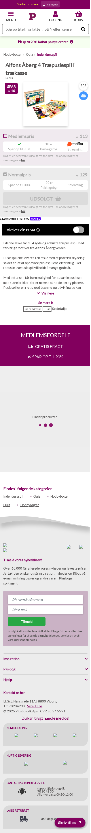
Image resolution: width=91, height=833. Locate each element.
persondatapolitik (26, 640)
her (23, 160)
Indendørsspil (47, 54)
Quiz (29, 54)
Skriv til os (34, 706)
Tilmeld (26, 621)
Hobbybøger (12, 54)
